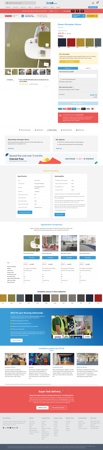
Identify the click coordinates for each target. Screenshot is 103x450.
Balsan (43, 423)
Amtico (55, 435)
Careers (31, 424)
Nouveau (44, 421)
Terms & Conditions (34, 432)
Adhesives (80, 421)
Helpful (52, 7)
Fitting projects (33, 430)
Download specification (24, 212)
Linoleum (29, 7)
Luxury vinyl (15, 7)
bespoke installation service (36, 316)
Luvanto (56, 426)
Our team (31, 421)
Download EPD (59, 214)
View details (31, 257)
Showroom (32, 423)
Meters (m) (68, 68)
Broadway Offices (10, 367)
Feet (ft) (88, 68)
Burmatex (44, 424)
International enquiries (58, 407)
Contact (31, 433)
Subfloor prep (81, 423)
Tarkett (55, 424)
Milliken (43, 430)
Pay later (92, 424)
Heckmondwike (45, 433)
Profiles (80, 426)
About (31, 418)
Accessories (45, 7)
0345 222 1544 (93, 7)
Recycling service (94, 426)
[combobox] (20, 3)
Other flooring (37, 7)
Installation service (42, 15)
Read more (11, 148)
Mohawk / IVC (45, 432)
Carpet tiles (8, 7)
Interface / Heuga (46, 428)
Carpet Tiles (60, 27)
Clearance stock (94, 428)
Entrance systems (82, 428)
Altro (67, 424)
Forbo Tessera (45, 435)
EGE (43, 439)
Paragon (44, 437)
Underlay (80, 424)
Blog (30, 426)
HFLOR (55, 423)
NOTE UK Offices (82, 367)
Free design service (95, 423)
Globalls (31, 367)
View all (51, 350)
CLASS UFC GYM (58, 367)
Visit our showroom (42, 16)
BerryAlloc (56, 430)
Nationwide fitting (95, 421)
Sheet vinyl (23, 7)
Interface (56, 432)
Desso (43, 426)
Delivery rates (42, 407)
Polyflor (56, 421)
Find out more (17, 340)
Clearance (58, 7)
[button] (97, 3)
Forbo (55, 428)
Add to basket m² (78, 103)
